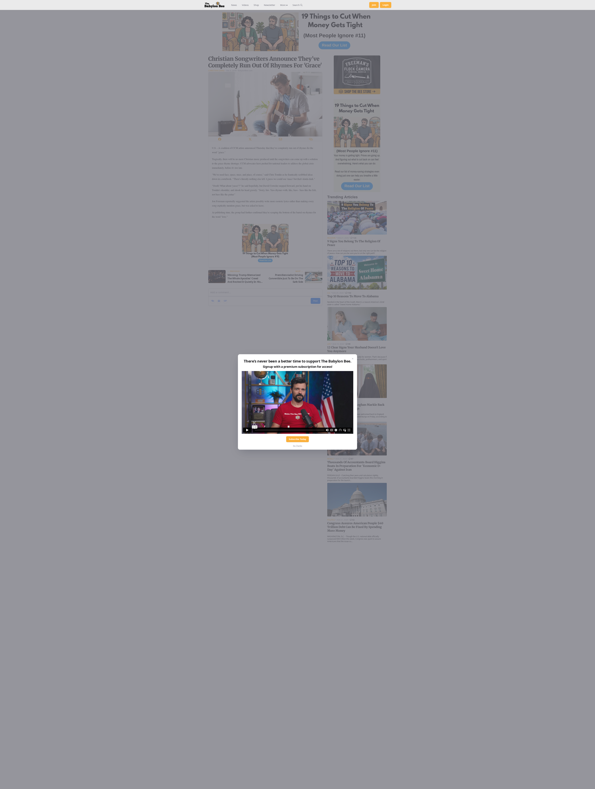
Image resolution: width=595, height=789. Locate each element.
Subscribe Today (297, 439)
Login (386, 4)
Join (374, 4)
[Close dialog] (352, 358)
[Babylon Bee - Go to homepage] (214, 5)
